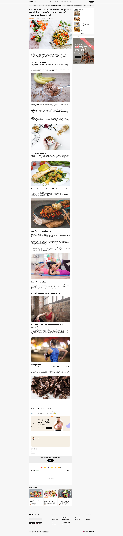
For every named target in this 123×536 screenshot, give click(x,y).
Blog (70, 1)
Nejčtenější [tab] (76, 9)
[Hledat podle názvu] (30, 5)
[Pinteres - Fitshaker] (40, 532)
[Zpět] (32, 5)
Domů (48, 1)
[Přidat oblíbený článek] (47, 18)
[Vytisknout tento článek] (49, 18)
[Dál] (93, 5)
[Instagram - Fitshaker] (33, 532)
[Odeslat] (40, 518)
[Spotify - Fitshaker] (38, 532)
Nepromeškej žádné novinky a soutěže (35, 517)
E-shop (74, 1)
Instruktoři (61, 1)
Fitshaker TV (66, 1)
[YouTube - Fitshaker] (35, 532)
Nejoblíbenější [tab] (81, 9)
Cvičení (56, 1)
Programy (52, 1)
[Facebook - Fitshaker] (30, 532)
